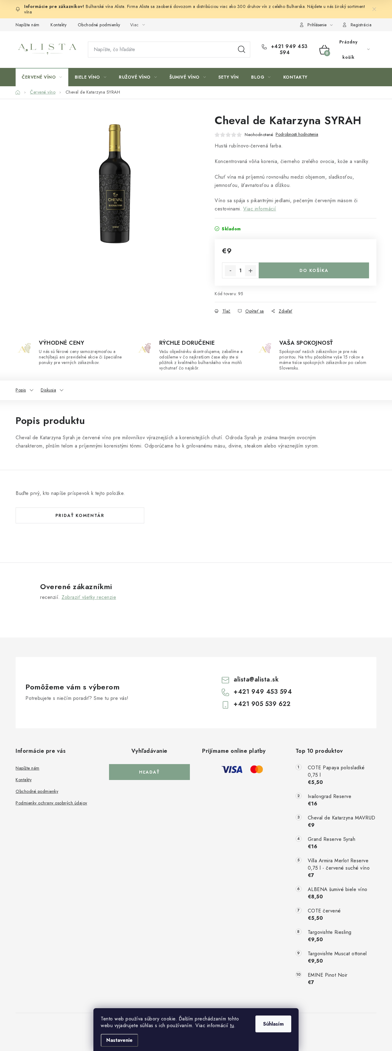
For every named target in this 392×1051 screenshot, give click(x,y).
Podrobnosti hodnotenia (297, 134)
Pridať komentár (79, 515)
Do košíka (314, 270)
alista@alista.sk (256, 679)
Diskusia (48, 390)
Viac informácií (259, 208)
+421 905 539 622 (262, 704)
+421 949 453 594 (288, 49)
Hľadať (241, 50)
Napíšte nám (28, 25)
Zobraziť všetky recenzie (89, 597)
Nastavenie (119, 1040)
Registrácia (361, 25)
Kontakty (58, 25)
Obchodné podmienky (99, 25)
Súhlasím (273, 1023)
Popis (21, 390)
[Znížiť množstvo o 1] (230, 270)
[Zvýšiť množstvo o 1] (250, 270)
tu (232, 1025)
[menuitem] (42, 77)
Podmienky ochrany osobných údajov (51, 803)
